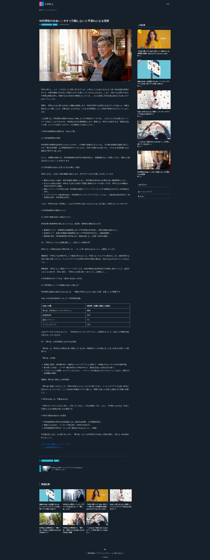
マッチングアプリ (47, 24)
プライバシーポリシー (104, 553)
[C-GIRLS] (46, 4)
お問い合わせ (118, 553)
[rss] (105, 549)
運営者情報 (91, 553)
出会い (55, 24)
